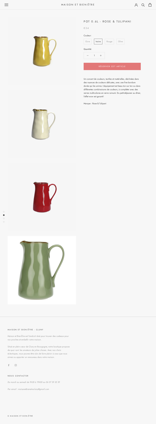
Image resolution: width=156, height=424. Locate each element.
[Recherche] (143, 4)
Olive (120, 41)
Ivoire (98, 41)
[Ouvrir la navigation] (6, 5)
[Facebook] (9, 365)
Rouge (109, 41)
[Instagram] (16, 365)
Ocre (87, 41)
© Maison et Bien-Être (20, 416)
